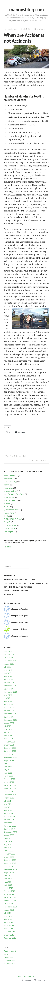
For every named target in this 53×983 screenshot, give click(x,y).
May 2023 (7, 732)
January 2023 (9, 745)
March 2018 (8, 922)
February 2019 (9, 891)
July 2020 (7, 838)
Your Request (9, 531)
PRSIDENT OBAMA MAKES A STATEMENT (20, 579)
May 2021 (7, 807)
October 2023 (9, 717)
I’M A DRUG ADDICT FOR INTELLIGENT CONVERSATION (26, 583)
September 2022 (10, 757)
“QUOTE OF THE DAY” (38, 460)
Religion (24, 609)
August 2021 (9, 798)
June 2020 (8, 841)
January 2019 (9, 894)
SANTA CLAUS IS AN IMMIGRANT (17, 590)
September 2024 (10, 692)
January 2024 (9, 711)
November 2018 (10, 900)
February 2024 (9, 707)
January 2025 (9, 682)
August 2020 (9, 835)
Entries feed (8, 957)
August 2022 (9, 760)
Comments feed (10, 960)
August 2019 (9, 872)
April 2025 (8, 676)
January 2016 (9, 935)
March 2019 (8, 888)
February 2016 (9, 932)
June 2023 (8, 729)
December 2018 (10, 897)
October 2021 (9, 791)
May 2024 (7, 698)
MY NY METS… (10, 594)
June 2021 (8, 804)
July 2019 (7, 876)
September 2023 (10, 720)
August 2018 (9, 910)
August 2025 (9, 664)
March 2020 (8, 851)
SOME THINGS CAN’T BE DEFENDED (18, 587)
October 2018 (9, 904)
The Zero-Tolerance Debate (17, 456)
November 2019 (10, 863)
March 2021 (8, 813)
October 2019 (9, 866)
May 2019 (7, 882)
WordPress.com (9, 963)
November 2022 (10, 751)
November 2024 (10, 685)
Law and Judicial (10, 491)
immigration (8, 488)
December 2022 (10, 748)
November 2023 (10, 714)
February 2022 (9, 779)
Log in (6, 954)
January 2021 (9, 819)
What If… (7, 522)
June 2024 (8, 695)
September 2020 (10, 832)
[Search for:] (16, 566)
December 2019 (10, 860)
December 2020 (10, 823)
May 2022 (7, 770)
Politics (6, 506)
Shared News (9, 513)
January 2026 (9, 654)
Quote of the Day (10, 510)
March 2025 (8, 679)
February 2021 (9, 816)
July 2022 (7, 763)
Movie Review (9, 497)
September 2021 (10, 794)
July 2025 (7, 667)
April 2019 (8, 885)
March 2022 (8, 776)
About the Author (11, 475)
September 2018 (10, 907)
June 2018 (8, 916)
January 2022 (9, 782)
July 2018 (7, 913)
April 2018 (8, 919)
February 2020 (9, 854)
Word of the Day (10, 525)
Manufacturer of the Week (14, 494)
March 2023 (8, 738)
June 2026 (8, 651)
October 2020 (9, 829)
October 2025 (9, 658)
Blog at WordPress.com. (26, 976)
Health (15, 29)
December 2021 (10, 785)
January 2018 (9, 925)
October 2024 (9, 689)
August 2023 (9, 723)
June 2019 (8, 879)
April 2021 (8, 810)
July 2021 (7, 801)
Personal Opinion (10, 500)
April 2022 (8, 773)
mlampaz (7, 29)
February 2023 (9, 742)
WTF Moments (9, 528)
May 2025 (7, 673)
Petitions (7, 503)
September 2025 (10, 661)
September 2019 (10, 869)
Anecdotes (8, 478)
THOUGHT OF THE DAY (13, 519)
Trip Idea (7, 547)
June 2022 (8, 767)
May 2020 (7, 844)
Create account (10, 951)
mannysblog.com (26, 9)
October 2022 (9, 754)
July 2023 (7, 726)
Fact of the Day (10, 482)
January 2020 (9, 857)
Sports (6, 516)
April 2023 (8, 735)
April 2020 (8, 847)
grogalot (14, 629)
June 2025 (8, 670)
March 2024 (8, 704)
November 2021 (10, 788)
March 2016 (8, 928)
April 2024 (8, 701)
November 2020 (10, 826)
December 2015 (10, 938)
